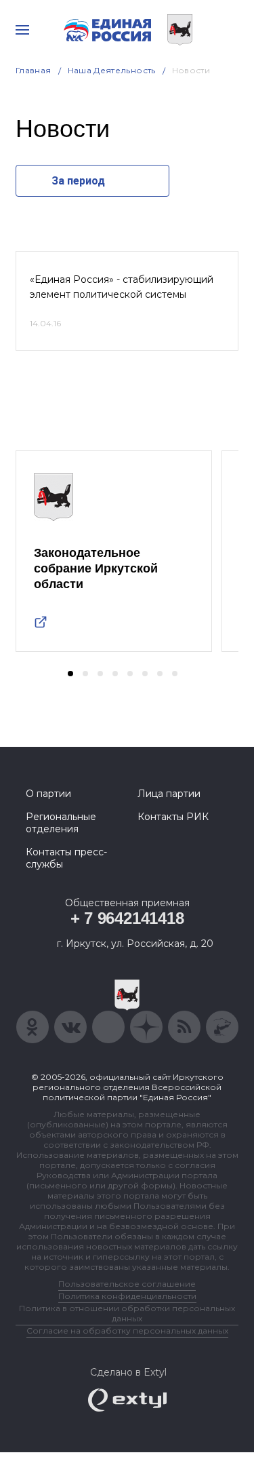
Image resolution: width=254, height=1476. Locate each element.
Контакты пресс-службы (66, 858)
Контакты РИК (173, 817)
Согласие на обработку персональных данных (127, 1330)
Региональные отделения (61, 823)
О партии (48, 794)
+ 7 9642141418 (127, 918)
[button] (70, 673)
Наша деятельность (112, 70)
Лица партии (168, 794)
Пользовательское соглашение (127, 1284)
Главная (33, 70)
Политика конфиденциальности (127, 1296)
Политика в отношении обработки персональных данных (127, 1313)
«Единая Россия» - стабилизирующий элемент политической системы (121, 286)
